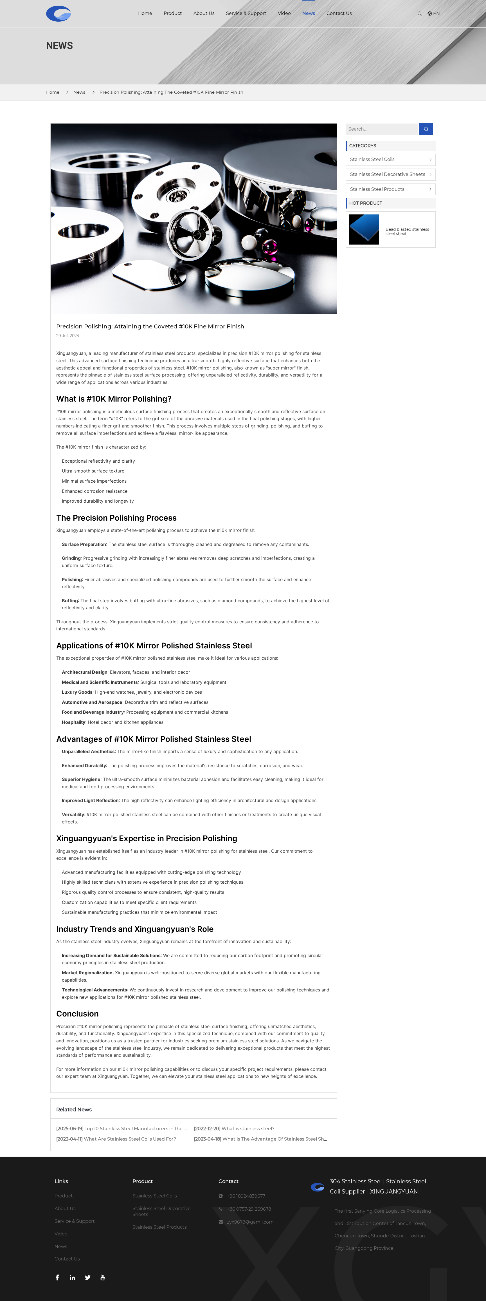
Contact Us (339, 13)
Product (173, 13)
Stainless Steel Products (377, 189)
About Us (204, 13)
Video (284, 13)
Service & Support (246, 13)
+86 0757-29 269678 (249, 1209)
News (308, 13)
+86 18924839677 (246, 1196)
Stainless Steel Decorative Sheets (387, 174)
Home (145, 13)
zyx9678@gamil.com (250, 1222)
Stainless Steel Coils (372, 159)
